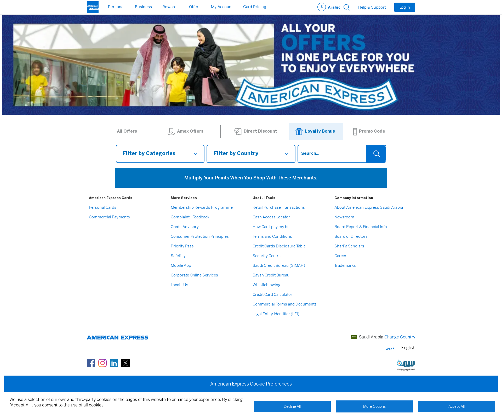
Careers (341, 255)
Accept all (456, 406)
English (408, 347)
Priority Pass (182, 246)
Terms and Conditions (272, 236)
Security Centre (267, 255)
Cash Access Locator (271, 216)
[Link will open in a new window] (91, 363)
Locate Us (179, 284)
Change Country (399, 337)
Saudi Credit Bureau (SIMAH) (279, 265)
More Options (374, 406)
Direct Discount (260, 131)
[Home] (93, 7)
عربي (328, 7)
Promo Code (372, 131)
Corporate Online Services (194, 275)
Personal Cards (102, 207)
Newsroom (344, 216)
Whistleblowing (266, 284)
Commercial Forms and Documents (285, 304)
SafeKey (178, 255)
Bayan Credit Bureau (271, 275)
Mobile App (181, 265)
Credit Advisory (185, 226)
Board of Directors (351, 236)
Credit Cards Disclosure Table (279, 246)
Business (143, 6)
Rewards (170, 6)
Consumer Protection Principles (200, 236)
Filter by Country (236, 153)
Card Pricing (254, 6)
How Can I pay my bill (271, 226)
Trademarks (345, 265)
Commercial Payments (109, 216)
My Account (222, 6)
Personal (116, 6)
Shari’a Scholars (349, 246)
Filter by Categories (149, 153)
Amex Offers (190, 131)
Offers (195, 6)
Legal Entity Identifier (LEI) (276, 313)
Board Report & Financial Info (360, 226)
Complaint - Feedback (190, 216)
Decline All (292, 406)
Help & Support (372, 7)
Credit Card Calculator (272, 294)
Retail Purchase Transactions (279, 207)
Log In (405, 7)
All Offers (127, 131)
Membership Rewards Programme (202, 207)
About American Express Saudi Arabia (368, 207)
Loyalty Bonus (320, 131)
